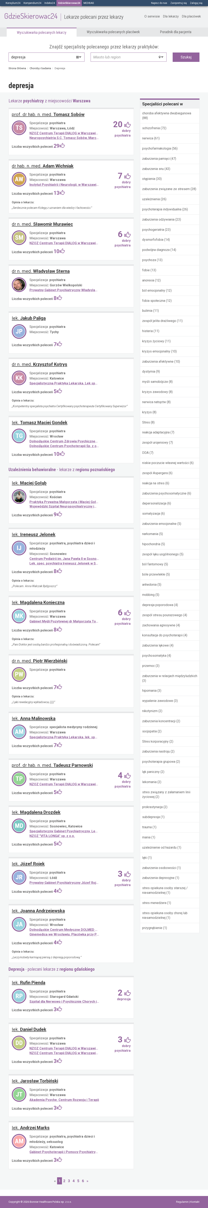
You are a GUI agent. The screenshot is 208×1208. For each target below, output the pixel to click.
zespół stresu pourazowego (162, 615)
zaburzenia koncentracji (159, 721)
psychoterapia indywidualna (162, 209)
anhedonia (149, 584)
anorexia (148, 280)
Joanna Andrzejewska (38, 910)
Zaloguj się (196, 3)
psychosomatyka (154, 656)
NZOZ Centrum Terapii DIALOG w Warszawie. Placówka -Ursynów (64, 784)
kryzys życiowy (153, 341)
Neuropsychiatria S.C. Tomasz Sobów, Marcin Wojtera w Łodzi (64, 138)
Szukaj (186, 57)
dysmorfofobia (152, 240)
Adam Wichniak (43, 166)
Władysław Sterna (41, 271)
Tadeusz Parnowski (52, 765)
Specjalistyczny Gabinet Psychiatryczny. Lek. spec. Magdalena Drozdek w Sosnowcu (64, 831)
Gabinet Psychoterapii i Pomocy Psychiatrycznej (64, 1152)
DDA (145, 453)
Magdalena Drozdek (36, 812)
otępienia (148, 179)
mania (146, 837)
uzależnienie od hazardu (159, 847)
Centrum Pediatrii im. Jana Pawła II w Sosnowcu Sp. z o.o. (64, 559)
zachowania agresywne (158, 625)
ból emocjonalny (153, 290)
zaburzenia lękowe (155, 645)
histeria (147, 331)
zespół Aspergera (155, 473)
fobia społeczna (153, 301)
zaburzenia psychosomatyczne (164, 493)
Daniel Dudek (29, 1029)
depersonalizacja (154, 503)
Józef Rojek (28, 863)
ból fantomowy (152, 564)
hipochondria (151, 544)
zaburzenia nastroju (156, 751)
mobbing (148, 595)
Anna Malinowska (33, 718)
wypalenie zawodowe (157, 701)
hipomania (149, 691)
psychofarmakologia (156, 148)
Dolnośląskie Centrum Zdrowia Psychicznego (64, 441)
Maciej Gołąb (29, 483)
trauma (147, 827)
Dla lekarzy (171, 16)
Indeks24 (49, 3)
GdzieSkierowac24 (63, 16)
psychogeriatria (153, 230)
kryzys (147, 412)
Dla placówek (191, 16)
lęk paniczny (151, 772)
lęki (145, 858)
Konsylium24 (13, 3)
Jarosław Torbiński (35, 1080)
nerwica (148, 138)
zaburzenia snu (153, 169)
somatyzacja (151, 513)
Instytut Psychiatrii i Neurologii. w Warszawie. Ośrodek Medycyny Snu (64, 185)
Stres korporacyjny (155, 741)
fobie (146, 270)
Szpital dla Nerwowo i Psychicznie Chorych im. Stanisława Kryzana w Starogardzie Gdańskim (64, 1001)
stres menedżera (154, 903)
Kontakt (194, 1201)
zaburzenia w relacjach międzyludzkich (169, 676)
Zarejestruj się (178, 3)
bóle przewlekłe (153, 574)
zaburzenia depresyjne (158, 878)
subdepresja (151, 817)
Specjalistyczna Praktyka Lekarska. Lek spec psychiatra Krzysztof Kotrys (64, 383)
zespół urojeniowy (155, 442)
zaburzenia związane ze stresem (166, 189)
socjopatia (149, 731)
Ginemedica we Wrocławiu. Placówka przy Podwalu (64, 934)
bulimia (147, 311)
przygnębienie (152, 928)
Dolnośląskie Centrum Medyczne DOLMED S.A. (64, 930)
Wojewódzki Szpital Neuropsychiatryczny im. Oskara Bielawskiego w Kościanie (64, 506)
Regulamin (182, 1201)
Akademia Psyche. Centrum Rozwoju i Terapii (64, 1100)
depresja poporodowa (157, 605)
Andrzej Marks (31, 1127)
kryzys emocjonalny (156, 351)
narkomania (150, 534)
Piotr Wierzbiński (39, 660)
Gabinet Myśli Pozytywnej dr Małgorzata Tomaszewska (64, 621)
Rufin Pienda (28, 982)
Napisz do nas (159, 3)
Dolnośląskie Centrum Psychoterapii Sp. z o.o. (64, 446)
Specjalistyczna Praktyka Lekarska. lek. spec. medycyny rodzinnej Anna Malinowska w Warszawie (64, 737)
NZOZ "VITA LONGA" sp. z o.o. (52, 836)
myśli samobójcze (155, 382)
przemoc (148, 666)
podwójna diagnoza (156, 250)
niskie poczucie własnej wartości (165, 463)
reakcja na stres (153, 483)
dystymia (148, 371)
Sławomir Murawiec (42, 224)
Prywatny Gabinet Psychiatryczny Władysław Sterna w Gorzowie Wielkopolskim (64, 290)
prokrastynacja (152, 807)
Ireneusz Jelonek (33, 534)
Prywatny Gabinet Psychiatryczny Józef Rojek (64, 883)
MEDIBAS (88, 3)
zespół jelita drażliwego (159, 321)
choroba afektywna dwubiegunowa (166, 113)
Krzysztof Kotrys (39, 364)
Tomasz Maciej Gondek (39, 422)
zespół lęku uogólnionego (160, 554)
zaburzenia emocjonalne (159, 524)
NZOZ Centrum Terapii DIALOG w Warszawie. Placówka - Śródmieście (64, 133)
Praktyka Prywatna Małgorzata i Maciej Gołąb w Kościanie (64, 502)
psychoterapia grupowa (158, 762)
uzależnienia (151, 199)
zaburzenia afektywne (157, 361)
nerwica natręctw (154, 402)
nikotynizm (150, 711)
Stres (146, 422)
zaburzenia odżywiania (158, 219)
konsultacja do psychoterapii (162, 635)
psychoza (149, 260)
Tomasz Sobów (48, 114)
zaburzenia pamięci (156, 159)
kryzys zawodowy (155, 392)
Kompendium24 (32, 3)
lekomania (149, 782)
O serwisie (152, 16)
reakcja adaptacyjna (156, 432)
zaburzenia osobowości (159, 868)
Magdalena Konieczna (38, 602)
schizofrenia (151, 128)
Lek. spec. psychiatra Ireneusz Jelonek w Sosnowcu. (64, 563)
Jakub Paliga (29, 318)
